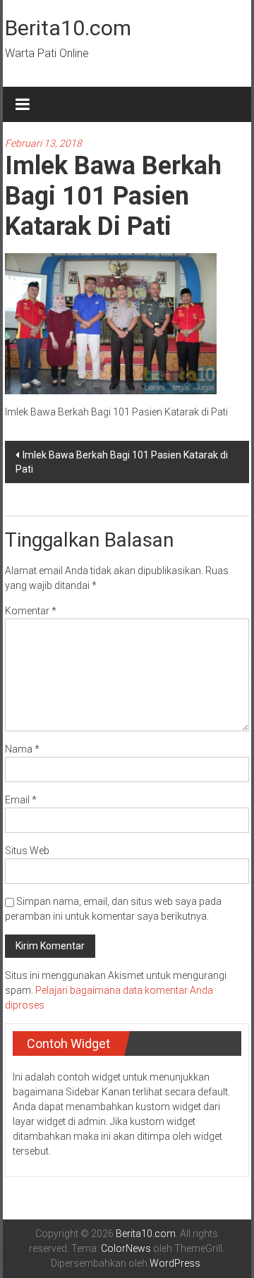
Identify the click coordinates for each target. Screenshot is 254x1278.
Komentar (30, 610)
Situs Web (27, 850)
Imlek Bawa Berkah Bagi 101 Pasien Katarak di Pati (122, 462)
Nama (22, 749)
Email (21, 799)
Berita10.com (68, 28)
